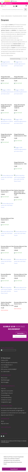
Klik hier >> (11, 415)
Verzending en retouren (7, 393)
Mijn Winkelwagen (5, 380)
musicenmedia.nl (5, 442)
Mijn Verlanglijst (4, 382)
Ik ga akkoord (14, 469)
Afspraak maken (5, 423)
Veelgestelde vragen (6, 402)
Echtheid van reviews (6, 399)
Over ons (3, 388)
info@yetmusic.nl (8, 364)
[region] (14, 463)
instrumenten (8, 16)
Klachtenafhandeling (6, 397)
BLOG (2, 421)
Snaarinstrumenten (17, 16)
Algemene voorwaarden (7, 390)
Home (2, 16)
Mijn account (4, 377)
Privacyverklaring (5, 395)
